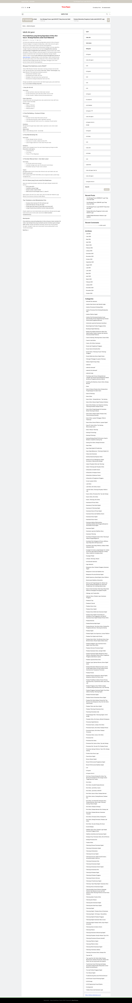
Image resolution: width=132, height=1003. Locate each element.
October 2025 (89, 259)
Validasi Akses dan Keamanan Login (94, 990)
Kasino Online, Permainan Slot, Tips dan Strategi (97, 494)
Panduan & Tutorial (90, 603)
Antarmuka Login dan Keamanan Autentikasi (96, 323)
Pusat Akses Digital (90, 756)
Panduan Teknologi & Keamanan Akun (95, 709)
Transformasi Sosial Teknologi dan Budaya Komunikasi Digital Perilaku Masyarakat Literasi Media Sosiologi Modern (97, 965)
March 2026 (89, 245)
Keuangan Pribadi (90, 556)
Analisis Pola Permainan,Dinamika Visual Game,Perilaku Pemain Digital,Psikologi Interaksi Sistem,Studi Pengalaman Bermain (97, 319)
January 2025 (89, 284)
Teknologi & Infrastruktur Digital (93, 848)
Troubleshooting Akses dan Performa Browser (96, 975)
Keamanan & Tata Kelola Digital (93, 505)
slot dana (88, 136)
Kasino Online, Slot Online (92, 496)
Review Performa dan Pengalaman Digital (95, 762)
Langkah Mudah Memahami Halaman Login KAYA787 (92, 19)
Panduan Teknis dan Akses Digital (94, 706)
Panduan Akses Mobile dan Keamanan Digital (96, 612)
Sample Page (64, 14)
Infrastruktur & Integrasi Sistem (93, 472)
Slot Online (88, 782)
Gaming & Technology (91, 432)
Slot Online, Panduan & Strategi (93, 806)
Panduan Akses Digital (91, 609)
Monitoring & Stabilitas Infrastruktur (94, 580)
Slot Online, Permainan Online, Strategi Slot (96, 816)
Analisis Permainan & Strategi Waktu (94, 307)
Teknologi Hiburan (90, 929)
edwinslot (88, 364)
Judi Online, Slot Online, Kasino (93, 486)
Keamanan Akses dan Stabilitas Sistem (95, 513)
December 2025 (89, 253)
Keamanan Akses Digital (91, 516)
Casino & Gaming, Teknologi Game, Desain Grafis (97, 337)
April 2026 (88, 242)
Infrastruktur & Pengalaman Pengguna (94, 478)
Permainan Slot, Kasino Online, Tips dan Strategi (97, 743)
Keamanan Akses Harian (91, 519)
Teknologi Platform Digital (92, 941)
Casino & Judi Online (91, 340)
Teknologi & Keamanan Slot (92, 869)
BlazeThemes (75, 1000)
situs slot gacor (26, 57)
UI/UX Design (89, 981)
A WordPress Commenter (92, 225)
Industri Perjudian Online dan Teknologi (95, 464)
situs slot (88, 147)
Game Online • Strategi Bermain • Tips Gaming (96, 399)
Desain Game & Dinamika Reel (93, 349)
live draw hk (89, 99)
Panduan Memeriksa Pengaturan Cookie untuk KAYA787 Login (87, 1)
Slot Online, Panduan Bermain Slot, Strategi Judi (97, 809)
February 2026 (89, 247)
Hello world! (103, 225)
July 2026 (88, 233)
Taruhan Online (89, 842)
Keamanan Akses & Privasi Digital (94, 511)
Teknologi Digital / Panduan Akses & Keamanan (97, 911)
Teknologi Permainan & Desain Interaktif (95, 938)
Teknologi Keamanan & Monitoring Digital (95, 932)
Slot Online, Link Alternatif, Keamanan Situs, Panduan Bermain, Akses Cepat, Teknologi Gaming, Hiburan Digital (96, 802)
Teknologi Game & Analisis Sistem (94, 927)
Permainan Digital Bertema (92, 722)
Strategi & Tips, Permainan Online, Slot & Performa (97, 836)
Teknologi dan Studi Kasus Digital (94, 905)
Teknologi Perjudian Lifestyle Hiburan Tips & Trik (97, 935)
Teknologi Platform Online (92, 944)
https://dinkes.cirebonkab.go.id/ (93, 995)
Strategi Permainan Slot (91, 839)
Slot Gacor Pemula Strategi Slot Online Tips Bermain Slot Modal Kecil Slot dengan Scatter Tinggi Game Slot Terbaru (96, 778)
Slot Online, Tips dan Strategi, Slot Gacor (95, 824)
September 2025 (90, 262)
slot (87, 65)
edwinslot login (89, 373)
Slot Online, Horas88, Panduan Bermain (95, 785)
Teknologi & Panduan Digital (92, 872)
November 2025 (89, 256)
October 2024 (89, 293)
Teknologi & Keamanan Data (92, 861)
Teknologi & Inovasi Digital (92, 854)
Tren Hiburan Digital (90, 973)
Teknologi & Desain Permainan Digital (94, 845)
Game (87, 386)
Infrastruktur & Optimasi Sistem (93, 475)
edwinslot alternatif (90, 367)
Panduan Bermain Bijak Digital (93, 623)
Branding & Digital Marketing (92, 328)
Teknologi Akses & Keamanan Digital (94, 886)
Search (87, 187)
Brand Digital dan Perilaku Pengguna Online (96, 326)
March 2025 (89, 279)
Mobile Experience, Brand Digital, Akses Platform (97, 577)
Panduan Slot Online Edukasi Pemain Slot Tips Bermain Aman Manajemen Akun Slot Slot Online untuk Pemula (97, 702)
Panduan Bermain (90, 620)
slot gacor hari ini (90, 122)
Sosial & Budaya (90, 826)
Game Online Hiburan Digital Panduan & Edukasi (97, 402)
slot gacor (88, 54)
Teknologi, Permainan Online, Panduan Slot (96, 952)
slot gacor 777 (89, 111)
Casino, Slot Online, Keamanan (93, 343)
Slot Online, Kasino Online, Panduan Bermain (96, 793)
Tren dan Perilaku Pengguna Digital (94, 970)
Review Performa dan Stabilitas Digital (95, 764)
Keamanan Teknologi (91, 534)
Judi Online (88, 484)
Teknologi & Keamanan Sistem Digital (94, 866)
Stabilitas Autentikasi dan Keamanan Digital (96, 834)
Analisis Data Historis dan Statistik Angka (96, 304)
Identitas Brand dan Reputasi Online (94, 456)
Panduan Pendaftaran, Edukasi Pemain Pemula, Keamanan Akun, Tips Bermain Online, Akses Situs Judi (97, 681)
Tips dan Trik (89, 955)
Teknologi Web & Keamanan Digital (94, 946)
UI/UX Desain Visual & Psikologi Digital (95, 978)
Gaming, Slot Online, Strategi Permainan (95, 442)
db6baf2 (26, 40)
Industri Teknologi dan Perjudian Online (95, 466)
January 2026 (89, 250)
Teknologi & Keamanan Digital (93, 864)
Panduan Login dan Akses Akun (93, 659)
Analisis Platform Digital (91, 314)
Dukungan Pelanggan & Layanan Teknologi (96, 359)
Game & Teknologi (90, 393)
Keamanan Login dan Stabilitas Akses (95, 531)
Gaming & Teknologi (90, 435)
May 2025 (88, 273)
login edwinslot (89, 564)
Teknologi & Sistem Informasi (93, 878)
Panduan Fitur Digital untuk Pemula (94, 636)
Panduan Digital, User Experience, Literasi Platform (97, 633)
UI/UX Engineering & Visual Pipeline (94, 984)
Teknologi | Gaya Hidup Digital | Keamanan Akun (97, 883)
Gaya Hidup (88, 445)
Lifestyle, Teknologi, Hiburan (92, 558)
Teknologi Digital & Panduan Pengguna (95, 917)
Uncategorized (89, 987)
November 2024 (89, 290)
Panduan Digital (89, 630)
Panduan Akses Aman (91, 606)
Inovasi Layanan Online (91, 481)
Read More (25, 230)
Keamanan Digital (90, 528)
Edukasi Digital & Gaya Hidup (92, 361)
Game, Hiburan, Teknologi (92, 429)
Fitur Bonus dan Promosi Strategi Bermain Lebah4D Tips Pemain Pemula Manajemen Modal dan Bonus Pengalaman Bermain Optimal (97, 377)
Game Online (89, 396)
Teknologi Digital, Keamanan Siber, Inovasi (96, 919)
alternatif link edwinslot (91, 301)
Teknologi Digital (90, 908)
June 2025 (88, 270)
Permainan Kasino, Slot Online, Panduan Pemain (97, 727)
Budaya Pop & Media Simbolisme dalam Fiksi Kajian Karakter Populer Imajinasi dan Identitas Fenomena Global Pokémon (97, 333)
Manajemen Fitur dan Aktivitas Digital (94, 574)
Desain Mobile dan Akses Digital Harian (95, 356)
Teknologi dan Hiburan (91, 899)
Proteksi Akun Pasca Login (92, 753)
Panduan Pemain (90, 672)
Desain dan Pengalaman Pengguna (94, 346)
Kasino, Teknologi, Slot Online (93, 499)
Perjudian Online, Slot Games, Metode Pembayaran (97, 719)
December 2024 (89, 287)
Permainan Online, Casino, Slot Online (94, 735)
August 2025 (89, 265)
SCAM (87, 125)
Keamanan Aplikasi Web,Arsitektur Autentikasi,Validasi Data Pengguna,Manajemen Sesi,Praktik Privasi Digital (97, 524)
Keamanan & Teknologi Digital (93, 508)
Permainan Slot (89, 737)
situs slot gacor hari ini (91, 170)
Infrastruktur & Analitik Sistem (93, 469)
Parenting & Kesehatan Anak (92, 712)
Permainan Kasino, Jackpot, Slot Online (95, 724)
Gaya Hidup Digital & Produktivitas (94, 448)
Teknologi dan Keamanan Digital (93, 902)
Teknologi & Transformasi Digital (93, 881)
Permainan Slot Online (91, 740)
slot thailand (89, 105)
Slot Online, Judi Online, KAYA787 (93, 790)
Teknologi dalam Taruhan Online (93, 897)
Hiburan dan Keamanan (91, 454)
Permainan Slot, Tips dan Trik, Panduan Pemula (97, 746)
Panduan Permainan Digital (92, 694)
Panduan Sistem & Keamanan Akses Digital (96, 697)
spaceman (88, 164)
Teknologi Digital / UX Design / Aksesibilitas (96, 914)
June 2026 (88, 236)
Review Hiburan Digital (91, 759)
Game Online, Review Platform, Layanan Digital (97, 422)
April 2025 (88, 276)
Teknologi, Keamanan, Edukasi (93, 949)
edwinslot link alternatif (91, 370)
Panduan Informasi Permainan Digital (94, 648)
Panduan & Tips (89, 600)
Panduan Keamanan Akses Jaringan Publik (96, 650)
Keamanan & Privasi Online (92, 502)
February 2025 (89, 282)
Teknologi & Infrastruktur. (92, 851)
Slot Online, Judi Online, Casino (93, 787)
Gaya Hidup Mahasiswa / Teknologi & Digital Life (97, 451)
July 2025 (88, 267)
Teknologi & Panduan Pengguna (93, 875)
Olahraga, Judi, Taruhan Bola (92, 593)
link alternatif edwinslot (91, 561)
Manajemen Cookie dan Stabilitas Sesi (95, 571)
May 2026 (88, 239)
